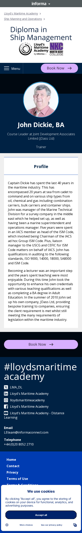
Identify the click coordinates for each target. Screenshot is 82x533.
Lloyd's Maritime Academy (21, 13)
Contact (13, 466)
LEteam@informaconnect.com (26, 432)
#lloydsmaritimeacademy (40, 371)
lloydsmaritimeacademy (27, 400)
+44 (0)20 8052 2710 (19, 444)
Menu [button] (15, 68)
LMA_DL (16, 387)
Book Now (55, 68)
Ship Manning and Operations (23, 19)
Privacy (12, 472)
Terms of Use (17, 479)
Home (11, 459)
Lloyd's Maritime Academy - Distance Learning (34, 415)
